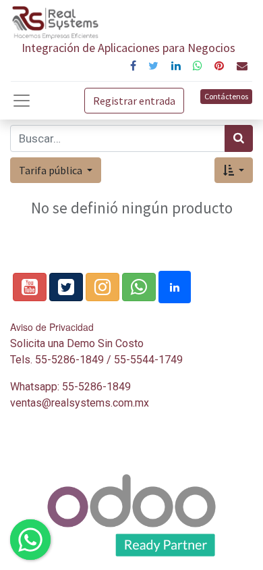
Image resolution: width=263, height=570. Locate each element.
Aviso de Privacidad (52, 327)
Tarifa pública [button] (51, 170)
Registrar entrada (134, 100)
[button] (233, 170)
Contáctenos (226, 96)
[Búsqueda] (239, 138)
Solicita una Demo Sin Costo (77, 343)
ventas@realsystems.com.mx (79, 402)
